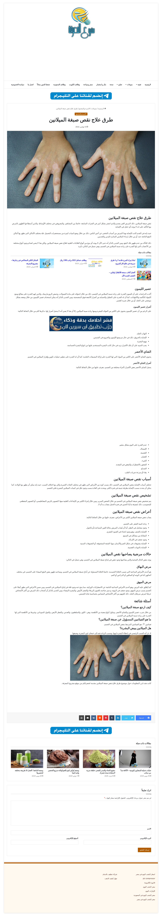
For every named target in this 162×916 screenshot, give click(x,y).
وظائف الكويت (74, 84)
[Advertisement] (81, 60)
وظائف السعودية (59, 84)
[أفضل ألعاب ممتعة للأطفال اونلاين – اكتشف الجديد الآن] (144, 275)
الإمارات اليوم (150, 891)
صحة (111, 84)
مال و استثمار (101, 84)
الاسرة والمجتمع (84, 109)
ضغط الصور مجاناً (43, 84)
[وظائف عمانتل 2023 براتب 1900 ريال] (95, 263)
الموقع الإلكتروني (72, 838)
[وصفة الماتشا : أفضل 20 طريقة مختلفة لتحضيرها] (27, 759)
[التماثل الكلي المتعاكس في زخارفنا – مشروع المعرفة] (47, 263)
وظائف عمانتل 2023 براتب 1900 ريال (73, 260)
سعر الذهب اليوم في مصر (146, 899)
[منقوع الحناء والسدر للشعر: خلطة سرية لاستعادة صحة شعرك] (99, 759)
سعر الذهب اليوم (149, 887)
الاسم (149, 829)
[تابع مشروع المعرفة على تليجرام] (81, 96)
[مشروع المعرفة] (81, 23)
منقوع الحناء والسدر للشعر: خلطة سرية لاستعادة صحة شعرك (100, 771)
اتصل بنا (31, 84)
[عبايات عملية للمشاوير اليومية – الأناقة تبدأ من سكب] (135, 759)
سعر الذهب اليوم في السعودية (144, 895)
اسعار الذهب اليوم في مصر (145, 874)
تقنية (139, 84)
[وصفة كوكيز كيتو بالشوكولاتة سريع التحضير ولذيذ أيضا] (63, 759)
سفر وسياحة (88, 84)
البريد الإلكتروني (145, 838)
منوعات (130, 84)
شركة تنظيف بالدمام (110, 874)
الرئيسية (148, 84)
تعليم (120, 84)
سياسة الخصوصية (17, 84)
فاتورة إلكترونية (149, 883)
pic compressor (149, 878)
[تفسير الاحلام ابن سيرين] (81, 323)
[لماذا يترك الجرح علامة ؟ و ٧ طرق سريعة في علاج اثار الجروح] (144, 263)
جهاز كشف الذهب (111, 878)
